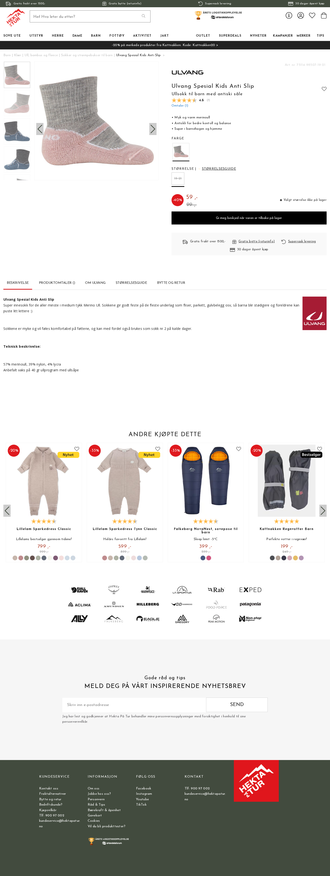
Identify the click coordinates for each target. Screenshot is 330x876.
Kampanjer (283, 35)
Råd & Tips (96, 805)
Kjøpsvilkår (48, 810)
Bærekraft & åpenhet (104, 810)
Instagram (144, 794)
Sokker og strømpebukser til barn (87, 55)
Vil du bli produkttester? (107, 826)
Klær (17, 55)
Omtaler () (180, 105)
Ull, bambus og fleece (41, 55)
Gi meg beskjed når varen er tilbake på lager (249, 218)
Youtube (142, 799)
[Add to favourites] (324, 88)
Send (237, 704)
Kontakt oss (48, 788)
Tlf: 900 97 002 (51, 815)
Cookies (94, 821)
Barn (7, 55)
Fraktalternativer (52, 794)
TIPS (320, 35)
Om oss (94, 788)
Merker (303, 35)
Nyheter (258, 35)
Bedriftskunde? (51, 805)
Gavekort (95, 815)
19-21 (178, 178)
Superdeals (230, 35)
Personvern (96, 799)
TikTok (141, 805)
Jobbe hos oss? (99, 794)
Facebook (143, 788)
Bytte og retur (50, 799)
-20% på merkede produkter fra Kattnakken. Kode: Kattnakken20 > (165, 45)
